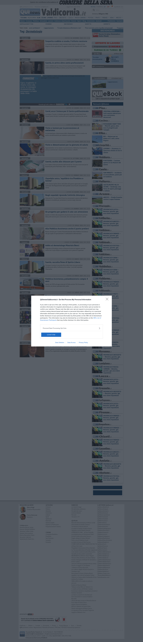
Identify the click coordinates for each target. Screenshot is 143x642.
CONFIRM (51, 335)
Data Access (71, 342)
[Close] (108, 300)
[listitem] (71, 328)
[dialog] (71, 321)
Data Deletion (59, 342)
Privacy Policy (83, 342)
